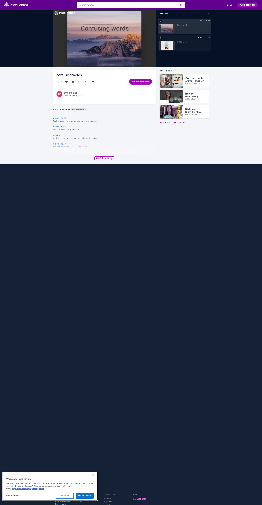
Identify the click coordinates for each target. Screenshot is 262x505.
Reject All (65, 496)
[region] (50, 486)
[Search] (181, 5)
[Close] (93, 475)
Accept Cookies (85, 496)
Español (108, 502)
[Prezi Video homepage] (16, 4)
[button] (208, 13)
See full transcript (104, 158)
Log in (230, 5)
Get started (247, 5)
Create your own (140, 82)
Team (82, 502)
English (107, 498)
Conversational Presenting (62, 503)
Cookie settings (12, 495)
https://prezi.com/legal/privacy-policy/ (28, 489)
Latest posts (139, 499)
